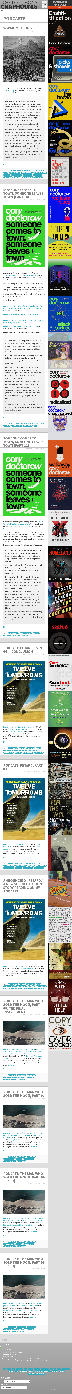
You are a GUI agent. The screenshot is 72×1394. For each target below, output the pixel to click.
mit (29, 750)
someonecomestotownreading (42, 1371)
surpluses (17, 177)
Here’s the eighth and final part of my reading (19, 1049)
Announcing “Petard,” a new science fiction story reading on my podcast (23, 885)
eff (55, 1368)
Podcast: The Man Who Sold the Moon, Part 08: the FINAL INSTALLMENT (23, 1006)
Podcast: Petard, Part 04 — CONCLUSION (23, 650)
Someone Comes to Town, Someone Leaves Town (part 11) (23, 442)
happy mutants (66, 1368)
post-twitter (27, 175)
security (31, 1371)
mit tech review (37, 750)
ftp (29, 865)
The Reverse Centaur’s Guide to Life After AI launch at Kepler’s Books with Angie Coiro (26, 1361)
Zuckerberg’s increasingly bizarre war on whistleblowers (18, 1359)
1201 (4, 1368)
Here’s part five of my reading (13, 1303)
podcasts (7, 175)
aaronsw (22, 748)
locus (6, 173)
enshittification (31, 170)
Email (44, 4)
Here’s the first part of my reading (15, 966)
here (10, 280)
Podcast (43, 31)
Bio (44, 2)
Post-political (5, 1354)
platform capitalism (40, 173)
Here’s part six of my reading (13, 1218)
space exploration (9, 1079)
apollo (8, 1368)
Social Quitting (17, 28)
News (39, 31)
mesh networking (38, 423)
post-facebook (16, 175)
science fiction (16, 426)
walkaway (62, 1371)
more (5, 978)
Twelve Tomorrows (16, 731)
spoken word (8, 177)
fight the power (21, 750)
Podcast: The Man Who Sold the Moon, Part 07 (24, 1094)
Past (5, 1340)
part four (23, 1051)
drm (51, 1368)
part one (11, 729)
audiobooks (30, 748)
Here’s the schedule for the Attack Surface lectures (20, 314)
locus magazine (15, 173)
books (25, 1368)
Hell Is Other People (7, 1356)
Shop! (60, 8)
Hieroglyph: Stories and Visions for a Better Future (26, 1140)
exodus (40, 170)
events (58, 1368)
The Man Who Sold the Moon (18, 1054)
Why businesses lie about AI (10, 1352)
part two (18, 729)
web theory (38, 177)
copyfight (37, 1368)
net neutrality (8, 753)
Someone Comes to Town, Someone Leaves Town (20, 275)
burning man (31, 1075)
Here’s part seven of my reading (14, 1133)
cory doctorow (19, 170)
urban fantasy (27, 426)
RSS (44, 7)
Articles (35, 31)
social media (37, 175)
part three (25, 729)
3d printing (12, 1075)
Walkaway (11, 1065)
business (31, 1368)
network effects (26, 173)
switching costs (28, 177)
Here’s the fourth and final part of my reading (19, 727)
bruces (38, 748)
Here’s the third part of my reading (15, 844)
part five (17, 1051)
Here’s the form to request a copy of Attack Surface (20, 326)
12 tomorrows (12, 748)
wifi (35, 426)
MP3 (4, 164)
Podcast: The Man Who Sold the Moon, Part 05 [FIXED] (24, 1262)
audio (10, 170)
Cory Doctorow (28, 31)
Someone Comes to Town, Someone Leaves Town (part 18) (23, 193)
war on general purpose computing (36, 1373)
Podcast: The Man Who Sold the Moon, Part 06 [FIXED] (24, 1177)
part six (10, 1051)
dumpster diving (25, 423)
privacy (17, 1371)
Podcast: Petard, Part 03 (23, 767)
